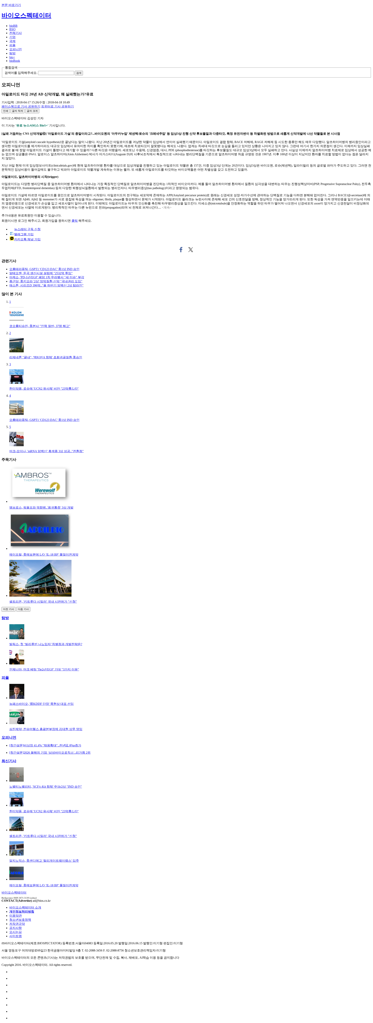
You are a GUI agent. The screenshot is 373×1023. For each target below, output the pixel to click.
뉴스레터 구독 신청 (27, 229)
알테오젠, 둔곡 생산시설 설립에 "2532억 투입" (41, 273)
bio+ (12, 57)
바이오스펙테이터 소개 (25, 907)
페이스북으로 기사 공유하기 (181, 249)
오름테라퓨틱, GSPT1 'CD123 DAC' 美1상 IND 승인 (44, 269)
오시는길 (15, 932)
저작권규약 (17, 923)
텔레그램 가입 (24, 234)
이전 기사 (8, 609)
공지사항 (15, 928)
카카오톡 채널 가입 (27, 239)
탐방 (12, 53)
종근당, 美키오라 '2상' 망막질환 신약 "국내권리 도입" (45, 281)
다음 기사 (23, 609)
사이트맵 (15, 936)
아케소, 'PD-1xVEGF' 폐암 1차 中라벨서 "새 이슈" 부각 (46, 277)
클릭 (74, 220)
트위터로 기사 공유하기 (190, 249)
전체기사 (15, 33)
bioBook (14, 60)
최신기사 (9, 761)
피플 (12, 45)
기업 (12, 37)
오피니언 (15, 49)
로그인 (22, 220)
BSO (12, 29)
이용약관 (15, 915)
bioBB (13, 25)
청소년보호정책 (20, 919)
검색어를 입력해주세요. (21, 72)
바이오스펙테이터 (26, 15)
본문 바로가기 (11, 5)
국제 (12, 41)
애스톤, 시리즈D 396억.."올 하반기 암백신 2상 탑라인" (46, 285)
